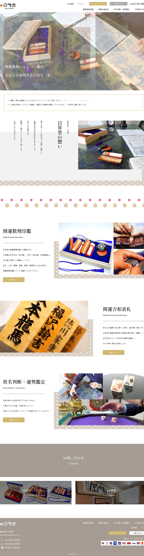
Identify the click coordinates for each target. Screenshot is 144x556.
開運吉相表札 (103, 9)
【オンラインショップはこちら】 (76, 100)
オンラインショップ (98, 4)
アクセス (81, 4)
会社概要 (70, 4)
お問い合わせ (118, 4)
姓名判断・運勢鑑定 (122, 9)
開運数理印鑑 (88, 9)
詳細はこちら (13, 279)
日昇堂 (9, 8)
